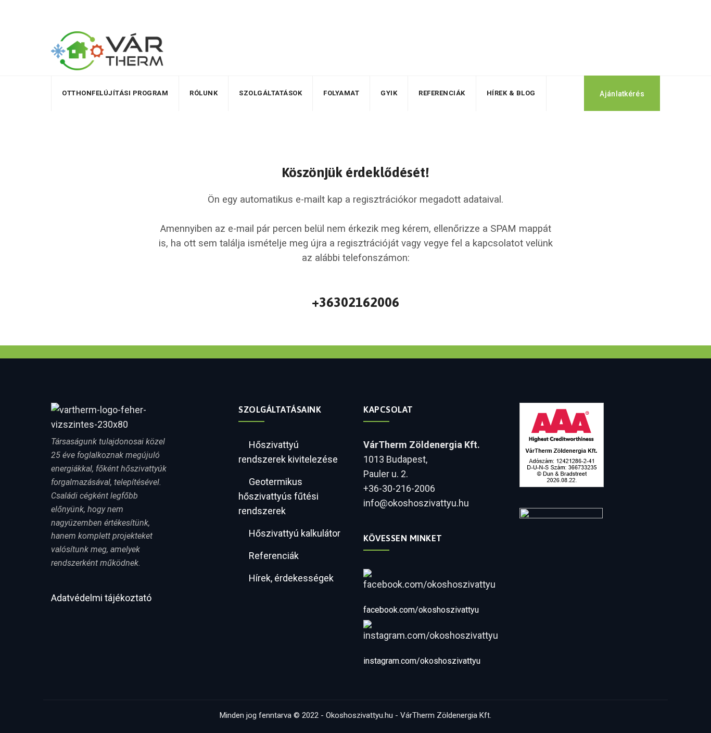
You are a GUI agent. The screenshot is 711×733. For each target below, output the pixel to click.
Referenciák (441, 93)
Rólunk (203, 93)
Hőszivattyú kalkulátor (294, 533)
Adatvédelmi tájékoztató (101, 597)
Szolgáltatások (270, 93)
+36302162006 (355, 302)
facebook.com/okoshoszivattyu (421, 610)
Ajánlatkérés (622, 93)
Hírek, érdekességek (291, 578)
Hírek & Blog (511, 93)
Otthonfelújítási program (115, 93)
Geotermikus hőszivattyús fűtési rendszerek (278, 496)
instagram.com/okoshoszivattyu (421, 661)
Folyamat (341, 93)
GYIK (388, 93)
